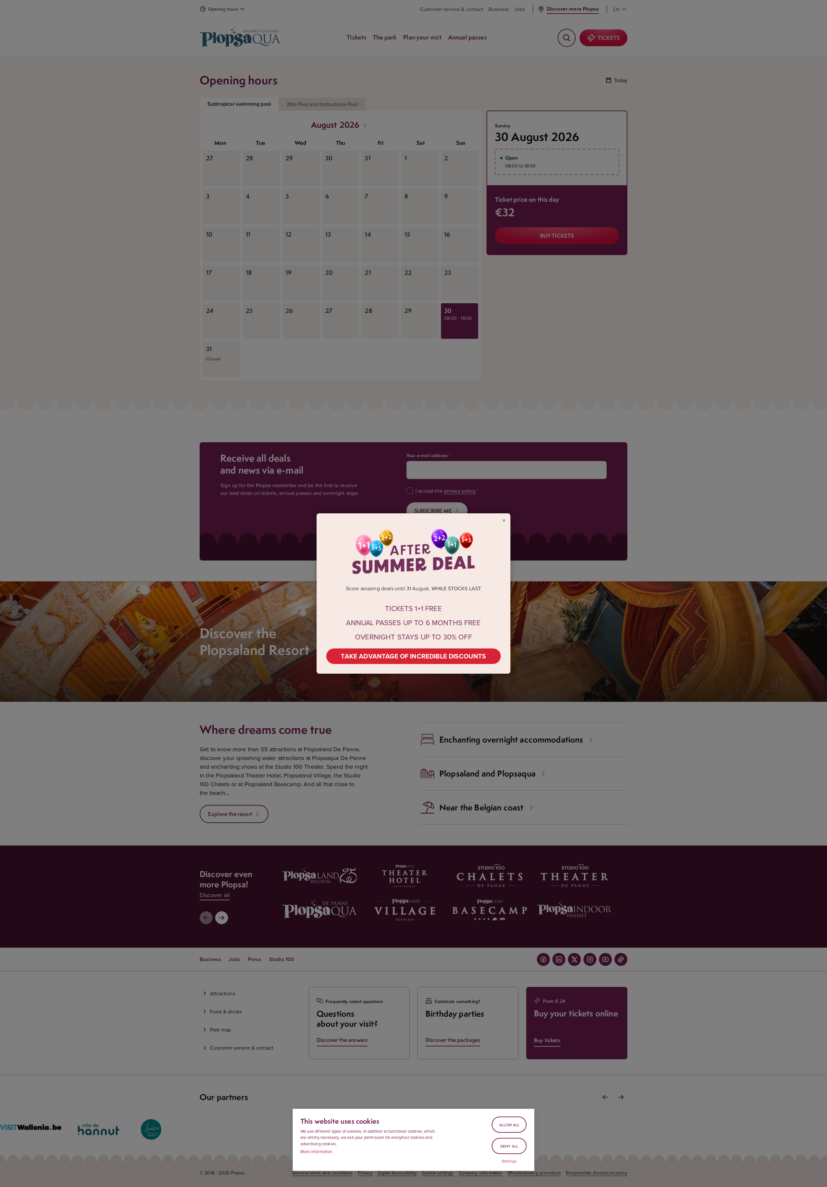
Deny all (509, 1146)
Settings (509, 1161)
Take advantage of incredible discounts (413, 656)
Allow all (509, 1125)
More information (316, 1151)
